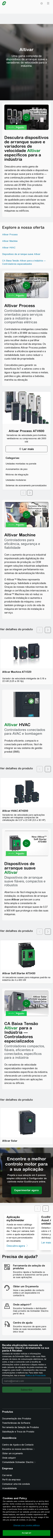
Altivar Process (10, 234)
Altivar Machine (10, 241)
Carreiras (7, 1488)
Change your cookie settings (26, 1525)
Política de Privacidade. (36, 1375)
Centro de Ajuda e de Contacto (18, 1457)
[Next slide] (46, 1209)
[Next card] (48, 630)
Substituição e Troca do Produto (18, 1444)
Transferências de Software (16, 1435)
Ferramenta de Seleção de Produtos (20, 1440)
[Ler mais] (26, 449)
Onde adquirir (9, 1470)
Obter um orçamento (12, 1466)
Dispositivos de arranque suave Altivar (21, 254)
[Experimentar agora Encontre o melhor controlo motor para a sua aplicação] (26, 1190)
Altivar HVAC (8, 247)
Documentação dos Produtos (16, 1431)
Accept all (26, 1533)
